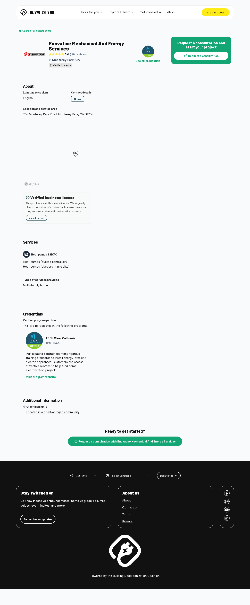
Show (77, 98)
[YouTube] (227, 510)
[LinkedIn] (227, 518)
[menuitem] (92, 12)
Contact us (130, 507)
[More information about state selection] (72, 476)
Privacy (127, 521)
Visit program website (55, 377)
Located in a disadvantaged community (52, 412)
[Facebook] (227, 493)
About (171, 12)
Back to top (166, 475)
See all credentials (148, 61)
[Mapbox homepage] (31, 184)
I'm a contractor (216, 12)
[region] (92, 152)
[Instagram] (227, 501)
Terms (126, 514)
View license (36, 217)
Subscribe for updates (37, 519)
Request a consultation (203, 55)
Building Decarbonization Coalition (136, 575)
